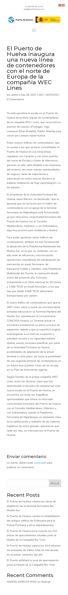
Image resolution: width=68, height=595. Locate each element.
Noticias (46, 582)
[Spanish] (63, 5)
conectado (40, 463)
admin (15, 95)
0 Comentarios (15, 99)
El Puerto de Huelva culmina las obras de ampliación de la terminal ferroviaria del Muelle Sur (31, 506)
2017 (42, 95)
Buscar (55, 483)
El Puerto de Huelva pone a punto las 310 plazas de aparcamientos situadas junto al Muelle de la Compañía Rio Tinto (32, 535)
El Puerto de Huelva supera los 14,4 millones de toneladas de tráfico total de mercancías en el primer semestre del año (34, 550)
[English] (60, 5)
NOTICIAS (52, 95)
